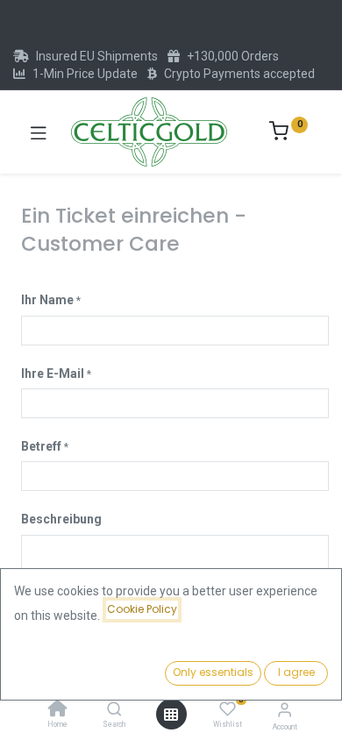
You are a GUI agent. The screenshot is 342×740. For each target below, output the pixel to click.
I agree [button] (296, 672)
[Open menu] (171, 714)
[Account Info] (284, 710)
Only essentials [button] (213, 672)
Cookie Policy (142, 608)
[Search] (114, 710)
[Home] (58, 710)
